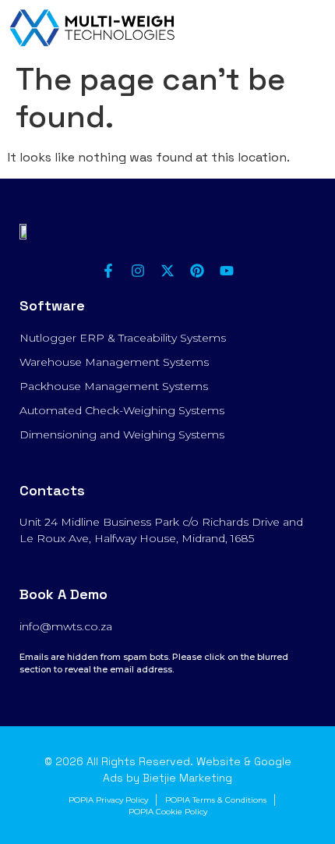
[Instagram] (138, 271)
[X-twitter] (167, 271)
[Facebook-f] (108, 271)
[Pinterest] (197, 271)
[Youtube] (227, 271)
